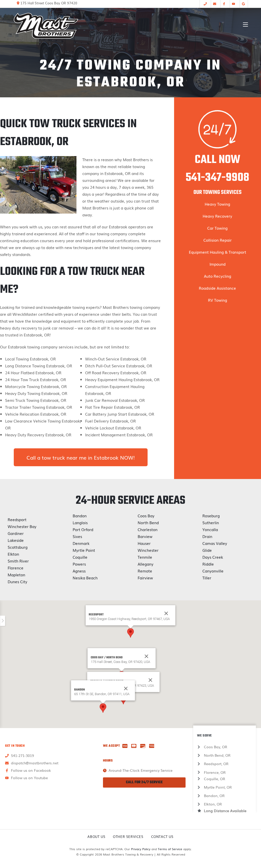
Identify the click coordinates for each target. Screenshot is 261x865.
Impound (218, 264)
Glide (207, 550)
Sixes (77, 536)
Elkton (13, 554)
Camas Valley (214, 543)
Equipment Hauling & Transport (217, 252)
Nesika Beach (85, 577)
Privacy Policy (140, 849)
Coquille (80, 557)
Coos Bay (146, 515)
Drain (207, 536)
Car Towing (217, 228)
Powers (79, 564)
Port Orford (83, 529)
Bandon (80, 515)
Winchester (148, 550)
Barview (145, 536)
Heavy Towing (217, 204)
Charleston (148, 529)
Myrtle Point (84, 550)
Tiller (206, 577)
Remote (145, 571)
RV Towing (217, 300)
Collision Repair (217, 240)
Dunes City (17, 581)
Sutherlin (210, 522)
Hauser (144, 543)
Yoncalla (210, 529)
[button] (130, 633)
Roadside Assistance (217, 288)
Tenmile (145, 557)
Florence (15, 567)
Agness (79, 571)
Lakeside (16, 540)
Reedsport (17, 519)
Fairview (145, 577)
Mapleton (16, 574)
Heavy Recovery (217, 216)
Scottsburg (18, 547)
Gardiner (16, 533)
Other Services (128, 836)
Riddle (208, 564)
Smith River (18, 561)
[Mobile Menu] (245, 24)
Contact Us (162, 836)
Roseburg (211, 515)
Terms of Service (170, 849)
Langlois (80, 522)
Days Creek (212, 557)
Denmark (81, 543)
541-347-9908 (217, 178)
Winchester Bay (22, 526)
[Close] (146, 656)
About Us (96, 836)
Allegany (145, 564)
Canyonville (213, 571)
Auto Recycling (217, 276)
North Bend (148, 522)
